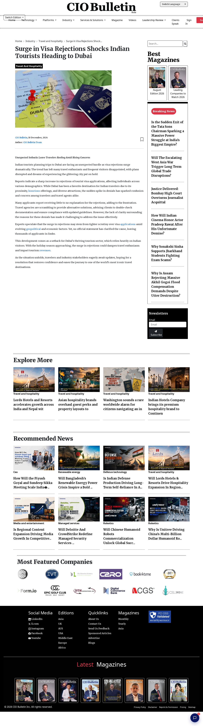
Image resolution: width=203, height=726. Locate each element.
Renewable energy (69, 472)
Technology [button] (28, 20)
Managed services (68, 523)
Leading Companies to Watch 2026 (178, 93)
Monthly (123, 618)
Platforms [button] (49, 20)
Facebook (37, 633)
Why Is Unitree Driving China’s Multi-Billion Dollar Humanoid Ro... (166, 534)
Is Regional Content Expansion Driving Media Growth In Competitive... (33, 534)
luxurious (34, 190)
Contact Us (94, 623)
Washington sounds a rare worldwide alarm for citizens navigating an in (123, 404)
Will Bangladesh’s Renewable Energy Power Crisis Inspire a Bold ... (77, 483)
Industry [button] (67, 20)
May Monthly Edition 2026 (135, 690)
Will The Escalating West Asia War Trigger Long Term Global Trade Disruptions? (166, 166)
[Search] (185, 43)
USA (60, 633)
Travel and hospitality (51, 41)
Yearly (122, 623)
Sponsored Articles (99, 633)
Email (152, 320)
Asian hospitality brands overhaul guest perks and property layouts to (78, 404)
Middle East (65, 638)
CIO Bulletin (21, 137)
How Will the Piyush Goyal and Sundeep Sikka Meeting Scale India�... (32, 483)
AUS (60, 628)
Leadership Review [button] (153, 20)
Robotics (108, 523)
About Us (93, 618)
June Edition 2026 (113, 690)
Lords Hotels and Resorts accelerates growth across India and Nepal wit (33, 404)
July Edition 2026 (69, 690)
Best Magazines (163, 56)
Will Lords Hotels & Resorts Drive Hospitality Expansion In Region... (168, 483)
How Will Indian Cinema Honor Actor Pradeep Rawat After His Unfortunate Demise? (167, 224)
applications (128, 224)
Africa (62, 647)
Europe (62, 642)
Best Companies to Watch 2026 (91, 690)
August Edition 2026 (25, 690)
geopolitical (33, 228)
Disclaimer (152, 707)
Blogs (91, 642)
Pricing (183, 707)
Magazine (117, 20)
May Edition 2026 (157, 690)
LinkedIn (36, 618)
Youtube (36, 638)
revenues (45, 250)
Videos (132, 20)
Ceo (15, 472)
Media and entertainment (28, 523)
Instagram (37, 628)
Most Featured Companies (54, 561)
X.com (35, 623)
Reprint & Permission (168, 707)
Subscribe (156, 334)
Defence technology (115, 472)
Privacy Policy (140, 707)
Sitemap (191, 707)
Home (19, 41)
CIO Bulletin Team (32, 142)
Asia (60, 618)
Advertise (94, 638)
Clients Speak (175, 21)
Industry (31, 41)
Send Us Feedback (99, 628)
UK (60, 623)
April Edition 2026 (179, 690)
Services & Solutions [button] (92, 20)
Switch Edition (13, 17)
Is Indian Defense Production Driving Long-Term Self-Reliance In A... (123, 483)
